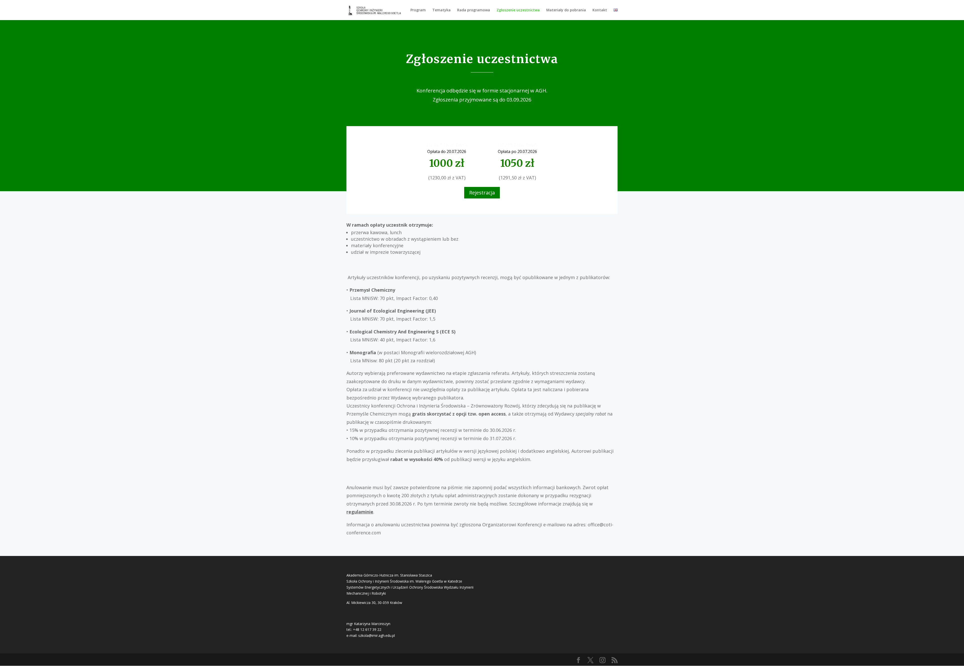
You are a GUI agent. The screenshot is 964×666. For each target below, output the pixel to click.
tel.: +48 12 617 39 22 (363, 629)
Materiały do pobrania (566, 10)
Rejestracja (482, 192)
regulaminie (359, 512)
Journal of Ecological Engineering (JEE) (392, 311)
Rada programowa (473, 10)
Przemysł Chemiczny (372, 290)
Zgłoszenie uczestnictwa (518, 10)
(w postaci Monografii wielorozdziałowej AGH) (412, 352)
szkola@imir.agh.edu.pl (376, 635)
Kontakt (599, 10)
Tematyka (441, 10)
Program (418, 10)
